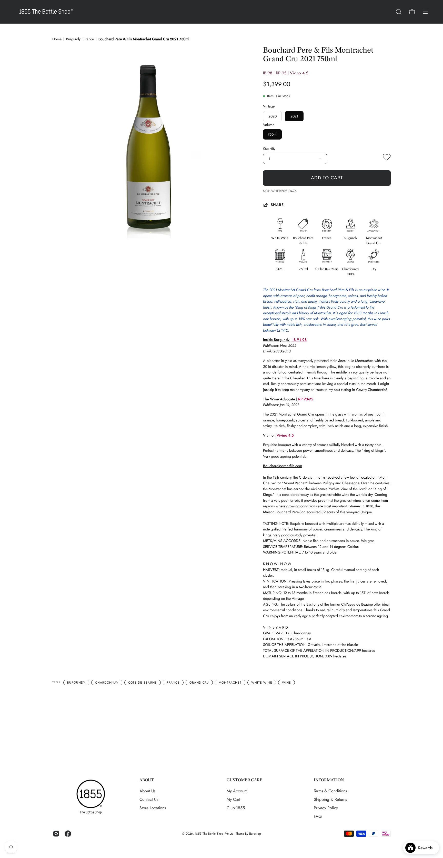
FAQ (318, 816)
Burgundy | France (80, 39)
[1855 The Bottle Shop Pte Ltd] (46, 12)
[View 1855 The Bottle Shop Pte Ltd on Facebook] (68, 833)
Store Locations (152, 808)
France (173, 682)
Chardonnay (106, 682)
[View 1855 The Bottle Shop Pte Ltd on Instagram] (56, 833)
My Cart (233, 799)
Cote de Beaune (142, 682)
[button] (398, 12)
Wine (286, 682)
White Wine (261, 682)
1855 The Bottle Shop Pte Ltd (214, 833)
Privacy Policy (326, 808)
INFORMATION (329, 780)
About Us (147, 791)
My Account (237, 791)
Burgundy (76, 682)
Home (57, 39)
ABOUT (146, 780)
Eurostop (255, 833)
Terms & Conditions (330, 791)
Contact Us (148, 799)
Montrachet (230, 682)
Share (277, 204)
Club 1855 (236, 808)
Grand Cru (199, 682)
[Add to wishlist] (387, 158)
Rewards (427, 848)
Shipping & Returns (330, 799)
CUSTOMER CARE (244, 780)
